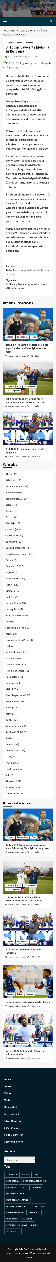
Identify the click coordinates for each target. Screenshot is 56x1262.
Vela (7, 775)
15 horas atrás (35, 1058)
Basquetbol (11, 498)
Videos (9, 781)
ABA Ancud (12, 1175)
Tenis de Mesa (12, 750)
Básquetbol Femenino (34, 1181)
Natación (10, 683)
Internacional (22, 337)
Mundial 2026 (12, 664)
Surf (7, 738)
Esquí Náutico (12, 578)
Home (7, 1079)
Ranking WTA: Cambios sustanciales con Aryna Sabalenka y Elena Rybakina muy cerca (26, 348)
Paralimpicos (12, 701)
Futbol (19, 43)
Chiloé (24, 1187)
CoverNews (36, 1253)
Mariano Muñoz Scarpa (17, 356)
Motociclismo (12, 652)
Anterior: (27, 270)
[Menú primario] (9, 21)
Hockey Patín (12, 609)
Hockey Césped (13, 603)
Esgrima (9, 572)
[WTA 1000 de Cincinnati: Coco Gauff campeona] (28, 428)
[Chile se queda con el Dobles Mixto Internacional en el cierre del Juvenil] (28, 378)
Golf (19, 387)
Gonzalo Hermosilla (16, 57)
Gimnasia (10, 590)
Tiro (7, 756)
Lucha (8, 646)
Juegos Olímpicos (14, 627)
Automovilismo (13, 486)
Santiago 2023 (13, 732)
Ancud (25, 1175)
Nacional (29, 43)
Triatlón (9, 762)
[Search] (51, 21)
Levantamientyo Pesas (17, 640)
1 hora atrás (34, 356)
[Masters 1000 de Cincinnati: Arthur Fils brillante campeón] (28, 1030)
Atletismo (10, 480)
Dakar (8, 560)
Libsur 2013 (11, 1219)
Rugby (8, 719)
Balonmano (11, 492)
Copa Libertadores (15, 547)
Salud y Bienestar (14, 726)
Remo (8, 713)
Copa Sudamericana (15, 554)
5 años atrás (33, 57)
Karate (9, 633)
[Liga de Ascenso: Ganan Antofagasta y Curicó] (28, 981)
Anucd (36, 1175)
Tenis (34, 337)
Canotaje (10, 523)
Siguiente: (26, 284)
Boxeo (8, 517)
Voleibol (9, 787)
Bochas (9, 511)
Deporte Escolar (15, 1193)
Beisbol (9, 504)
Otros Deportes (13, 391)
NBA (7, 689)
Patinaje (9, 707)
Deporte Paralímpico (17, 1200)
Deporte (10, 43)
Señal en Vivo (11, 1127)
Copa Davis (11, 541)
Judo (8, 621)
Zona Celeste (12, 793)
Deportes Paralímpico (17, 1206)
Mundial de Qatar (14, 670)
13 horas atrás (35, 457)
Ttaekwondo (12, 769)
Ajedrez (9, 474)
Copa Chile (11, 535)
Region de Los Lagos (16, 1225)
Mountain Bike (13, 658)
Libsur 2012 (34, 1212)
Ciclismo (9, 529)
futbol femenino (15, 1212)
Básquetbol (12, 1181)
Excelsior (39, 1206)
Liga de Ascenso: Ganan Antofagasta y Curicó (27, 1002)
